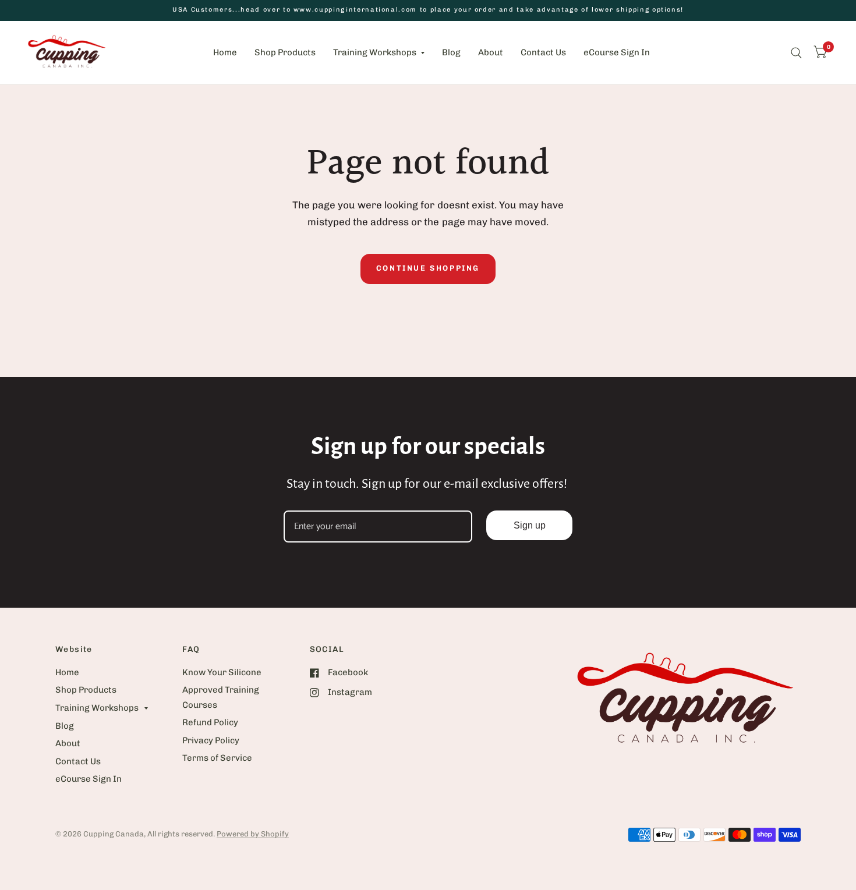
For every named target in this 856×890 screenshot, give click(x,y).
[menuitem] (225, 53)
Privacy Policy (210, 740)
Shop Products (285, 52)
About (490, 52)
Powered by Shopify (253, 833)
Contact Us (543, 52)
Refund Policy (210, 722)
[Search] (796, 52)
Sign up (530, 525)
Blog (451, 52)
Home (225, 52)
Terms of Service (217, 758)
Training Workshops (374, 52)
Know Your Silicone (221, 672)
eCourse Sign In (616, 52)
